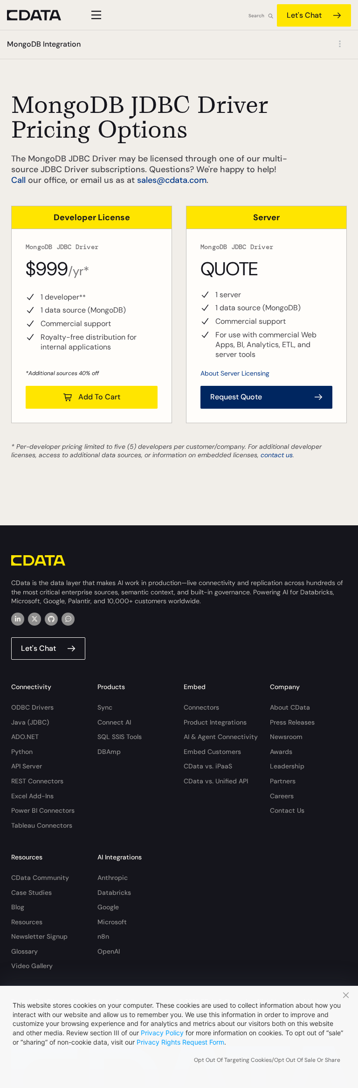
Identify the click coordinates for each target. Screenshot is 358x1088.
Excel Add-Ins (32, 796)
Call (18, 180)
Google (108, 907)
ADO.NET (25, 736)
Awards (281, 751)
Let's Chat (304, 15)
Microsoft (112, 922)
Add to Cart (99, 397)
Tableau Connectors (41, 825)
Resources (26, 922)
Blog (17, 907)
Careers (282, 796)
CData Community (40, 877)
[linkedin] (17, 619)
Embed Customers (212, 751)
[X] (34, 619)
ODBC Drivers (32, 707)
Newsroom (286, 736)
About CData (290, 707)
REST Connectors (37, 781)
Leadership (287, 766)
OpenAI (108, 951)
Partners (283, 781)
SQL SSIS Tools (119, 736)
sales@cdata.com (172, 180)
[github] (51, 619)
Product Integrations (215, 722)
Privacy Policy (162, 1033)
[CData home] (41, 15)
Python (22, 751)
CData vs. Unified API (216, 781)
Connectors (201, 707)
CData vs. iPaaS (208, 766)
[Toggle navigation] (95, 15)
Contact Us (287, 810)
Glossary (24, 951)
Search (256, 16)
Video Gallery (32, 966)
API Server (26, 766)
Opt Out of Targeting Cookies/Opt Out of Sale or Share (267, 1060)
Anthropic (112, 877)
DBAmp (109, 751)
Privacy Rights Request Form (180, 1042)
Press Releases (292, 722)
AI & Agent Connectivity (221, 736)
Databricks (114, 892)
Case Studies (31, 892)
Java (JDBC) (30, 722)
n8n (103, 936)
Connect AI (114, 722)
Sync (104, 707)
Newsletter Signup (39, 936)
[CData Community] (68, 619)
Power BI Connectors (43, 810)
